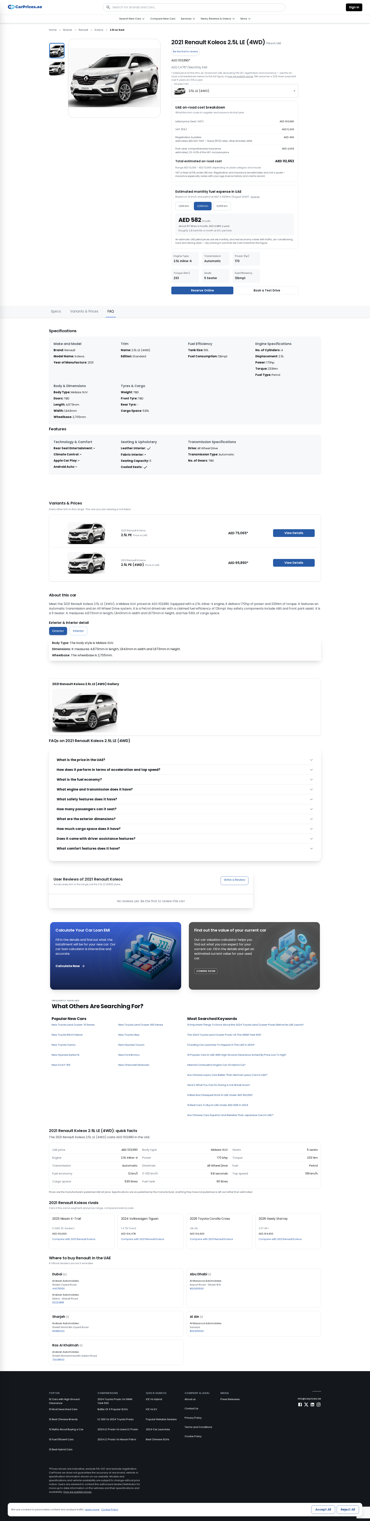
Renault (83, 30)
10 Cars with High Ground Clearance (64, 1401)
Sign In (354, 7)
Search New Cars (130, 18)
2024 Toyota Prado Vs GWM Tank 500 (115, 1401)
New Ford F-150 (61, 1065)
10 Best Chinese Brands (63, 1419)
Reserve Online (202, 290)
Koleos (99, 30)
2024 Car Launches (158, 1429)
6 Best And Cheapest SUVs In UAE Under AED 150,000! (220, 1095)
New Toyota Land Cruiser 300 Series (140, 1025)
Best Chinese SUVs (157, 1439)
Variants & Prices (84, 311)
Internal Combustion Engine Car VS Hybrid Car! (216, 1065)
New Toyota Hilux (128, 1035)
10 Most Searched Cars (63, 1409)
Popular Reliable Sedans (161, 1419)
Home (53, 30)
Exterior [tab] (58, 631)
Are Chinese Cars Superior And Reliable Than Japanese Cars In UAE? (230, 1115)
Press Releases (230, 1399)
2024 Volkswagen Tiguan (139, 1218)
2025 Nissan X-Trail (66, 1218)
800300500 (197, 1288)
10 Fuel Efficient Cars (61, 1439)
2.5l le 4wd (117, 30)
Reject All (348, 1509)
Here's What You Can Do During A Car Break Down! (218, 1085)
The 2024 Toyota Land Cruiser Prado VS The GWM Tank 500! (224, 1035)
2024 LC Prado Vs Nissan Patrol (117, 1439)
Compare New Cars (162, 18)
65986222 (58, 1331)
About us (190, 1399)
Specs (56, 311)
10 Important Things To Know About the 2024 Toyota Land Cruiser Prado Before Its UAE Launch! (245, 1025)
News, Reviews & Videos (216, 18)
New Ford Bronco (129, 1055)
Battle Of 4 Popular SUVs (113, 1409)
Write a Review (234, 880)
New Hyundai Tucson (131, 1045)
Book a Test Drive (267, 290)
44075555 (58, 1288)
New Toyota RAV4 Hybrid (67, 1035)
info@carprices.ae (309, 1398)
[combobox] (234, 91)
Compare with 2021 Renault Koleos (73, 1239)
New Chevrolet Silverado (133, 1065)
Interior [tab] (78, 631)
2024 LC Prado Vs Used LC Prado (118, 1429)
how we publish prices (240, 76)
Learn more (92, 1509)
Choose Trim (181, 84)
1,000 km (184, 206)
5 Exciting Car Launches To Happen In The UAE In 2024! (221, 1045)
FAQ (111, 311)
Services (186, 18)
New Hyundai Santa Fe (65, 1055)
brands (67, 30)
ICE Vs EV (151, 1409)
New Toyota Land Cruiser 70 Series (73, 1025)
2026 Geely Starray (273, 1218)
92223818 (58, 1302)
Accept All (323, 1509)
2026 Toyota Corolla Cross (210, 1218)
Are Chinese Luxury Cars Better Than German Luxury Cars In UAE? (227, 1075)
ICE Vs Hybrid (154, 1399)
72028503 (58, 1359)
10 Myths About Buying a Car (66, 1429)
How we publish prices (77, 1492)
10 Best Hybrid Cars (60, 1449)
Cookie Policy (193, 1436)
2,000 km (202, 206)
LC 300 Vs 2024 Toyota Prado (116, 1419)
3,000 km (222, 206)
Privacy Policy (193, 1418)
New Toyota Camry (64, 1045)
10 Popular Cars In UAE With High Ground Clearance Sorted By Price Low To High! (236, 1055)
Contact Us (191, 1408)
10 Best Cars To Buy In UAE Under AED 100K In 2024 (217, 1105)
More (243, 18)
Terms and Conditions (198, 1427)
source (255, 197)
